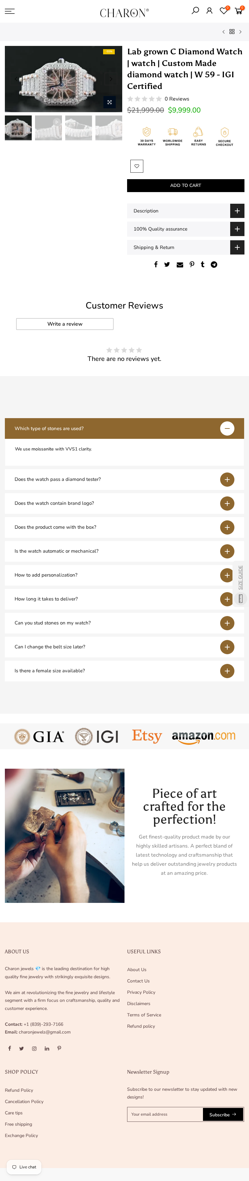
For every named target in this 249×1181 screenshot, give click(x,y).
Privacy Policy (141, 992)
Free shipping (18, 1124)
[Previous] (16, 78)
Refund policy (141, 1026)
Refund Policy (19, 1090)
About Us (137, 970)
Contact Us (138, 981)
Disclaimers (138, 1004)
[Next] (110, 78)
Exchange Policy (21, 1135)
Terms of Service (144, 1015)
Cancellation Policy (24, 1102)
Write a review (65, 324)
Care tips (14, 1113)
